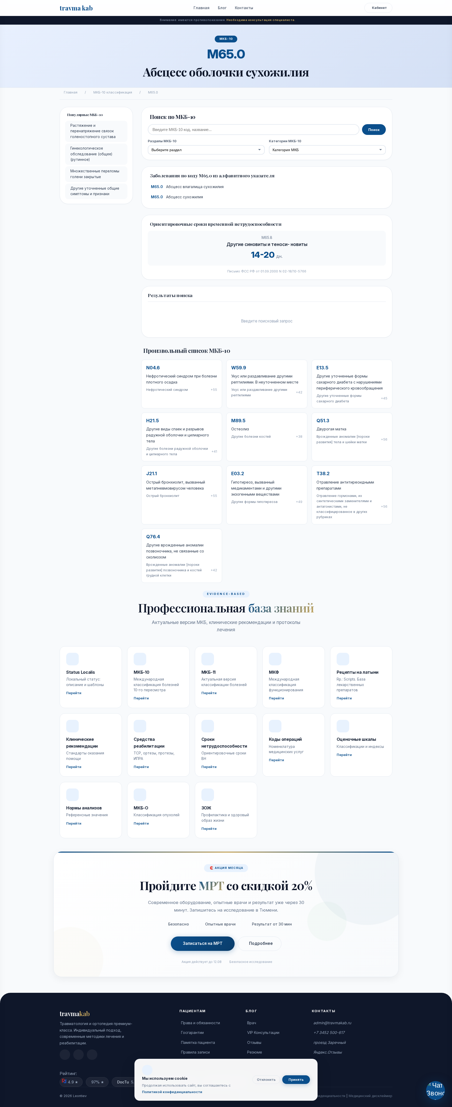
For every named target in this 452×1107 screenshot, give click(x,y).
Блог (222, 8)
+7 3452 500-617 (328, 1032)
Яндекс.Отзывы (327, 1052)
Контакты (244, 8)
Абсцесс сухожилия (177, 197)
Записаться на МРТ (203, 943)
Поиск (374, 130)
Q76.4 (153, 536)
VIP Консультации (263, 1032)
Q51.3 (323, 420)
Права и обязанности (200, 1023)
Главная (202, 8)
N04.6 (153, 367)
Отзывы (254, 1042)
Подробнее (261, 943)
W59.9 (238, 367)
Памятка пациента (198, 1042)
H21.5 (152, 420)
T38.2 (323, 473)
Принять (296, 1080)
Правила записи (195, 1052)
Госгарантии (192, 1032)
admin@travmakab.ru (332, 1023)
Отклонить (266, 1080)
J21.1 (151, 473)
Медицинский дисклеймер (370, 1096)
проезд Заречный (329, 1042)
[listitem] (65, 1054)
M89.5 (238, 420)
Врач (251, 1023)
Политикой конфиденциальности (172, 1092)
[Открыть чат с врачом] (435, 1090)
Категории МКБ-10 (285, 141)
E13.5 (322, 367)
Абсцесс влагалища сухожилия (187, 186)
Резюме (254, 1052)
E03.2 (237, 473)
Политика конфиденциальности (319, 1096)
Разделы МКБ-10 (162, 141)
